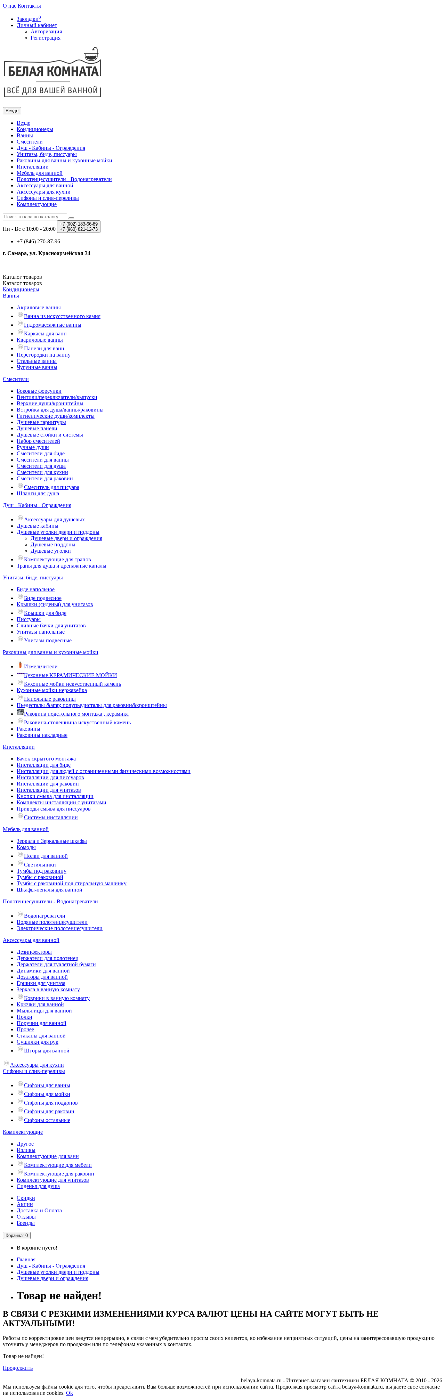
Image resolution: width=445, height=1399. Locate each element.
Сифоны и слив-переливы (48, 198)
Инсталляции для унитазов (49, 790)
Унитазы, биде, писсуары (47, 154)
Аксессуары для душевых (54, 519)
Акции (25, 1204)
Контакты (29, 6)
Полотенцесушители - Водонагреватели (64, 179)
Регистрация (45, 38)
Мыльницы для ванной (44, 1011)
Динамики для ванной (43, 971)
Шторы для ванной (47, 1051)
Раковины (28, 729)
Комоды (26, 847)
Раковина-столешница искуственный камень (77, 722)
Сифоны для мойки (47, 1094)
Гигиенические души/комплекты (56, 416)
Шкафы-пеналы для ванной (49, 890)
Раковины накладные (42, 735)
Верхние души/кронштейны (50, 403)
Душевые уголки (51, 551)
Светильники (40, 865)
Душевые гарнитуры (41, 422)
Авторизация (46, 31)
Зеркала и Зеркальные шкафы (52, 841)
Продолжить (18, 1368)
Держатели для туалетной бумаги (56, 964)
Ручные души (33, 447)
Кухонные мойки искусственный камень (72, 684)
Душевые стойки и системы (50, 435)
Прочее (25, 1029)
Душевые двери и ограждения (66, 538)
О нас (9, 6)
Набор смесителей (38, 441)
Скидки (26, 1198)
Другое (25, 1144)
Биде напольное (36, 589)
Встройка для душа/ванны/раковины (60, 410)
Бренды (26, 1223)
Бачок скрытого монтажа (46, 759)
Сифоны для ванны (47, 1085)
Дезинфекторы (34, 952)
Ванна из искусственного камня (62, 316)
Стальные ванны (37, 361)
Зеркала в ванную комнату (48, 989)
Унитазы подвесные (48, 640)
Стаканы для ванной (41, 1036)
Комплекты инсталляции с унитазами (61, 802)
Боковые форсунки (39, 391)
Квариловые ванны (40, 340)
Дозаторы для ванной (42, 977)
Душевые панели (37, 428)
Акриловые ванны (39, 307)
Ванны (25, 135)
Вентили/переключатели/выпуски (57, 397)
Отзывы (26, 1217)
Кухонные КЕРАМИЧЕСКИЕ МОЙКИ (70, 675)
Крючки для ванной (40, 1004)
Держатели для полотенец (48, 958)
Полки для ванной (46, 856)
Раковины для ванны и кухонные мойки (64, 160)
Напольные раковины (50, 699)
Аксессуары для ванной (45, 185)
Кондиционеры (35, 129)
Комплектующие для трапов (57, 559)
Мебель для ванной (40, 173)
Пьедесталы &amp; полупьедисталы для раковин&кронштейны (92, 705)
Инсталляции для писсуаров (50, 777)
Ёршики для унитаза (41, 983)
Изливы (26, 1150)
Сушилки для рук (37, 1042)
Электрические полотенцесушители (60, 928)
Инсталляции (33, 167)
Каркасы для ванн (45, 333)
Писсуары (29, 619)
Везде (23, 123)
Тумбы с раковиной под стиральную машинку (72, 883)
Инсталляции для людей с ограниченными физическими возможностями (104, 771)
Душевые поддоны (53, 544)
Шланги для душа (38, 493)
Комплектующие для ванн (48, 1156)
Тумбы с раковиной (40, 877)
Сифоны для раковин (49, 1111)
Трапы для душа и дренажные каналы (61, 566)
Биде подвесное (43, 598)
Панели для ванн (44, 348)
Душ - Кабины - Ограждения (51, 148)
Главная (26, 1259)
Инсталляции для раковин (48, 784)
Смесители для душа (41, 466)
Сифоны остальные (47, 1120)
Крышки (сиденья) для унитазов (55, 604)
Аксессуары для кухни (44, 192)
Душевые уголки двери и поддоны (58, 532)
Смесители (30, 142)
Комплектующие (37, 204)
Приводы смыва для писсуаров (54, 809)
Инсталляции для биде (44, 765)
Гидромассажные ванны (52, 325)
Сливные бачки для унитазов (51, 625)
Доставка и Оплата (39, 1210)
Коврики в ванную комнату (57, 998)
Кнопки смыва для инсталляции (55, 796)
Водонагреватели (44, 916)
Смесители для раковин (45, 478)
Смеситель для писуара (51, 487)
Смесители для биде (41, 453)
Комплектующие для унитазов (53, 1180)
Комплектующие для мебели (58, 1165)
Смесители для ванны (43, 460)
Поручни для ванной (41, 1023)
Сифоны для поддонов (51, 1103)
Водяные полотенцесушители (52, 922)
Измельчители (41, 666)
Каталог (22, 283)
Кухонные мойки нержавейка (52, 690)
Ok (69, 1393)
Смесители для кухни (42, 472)
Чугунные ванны (37, 367)
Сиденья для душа (38, 1186)
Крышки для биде (45, 613)
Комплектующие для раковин (59, 1174)
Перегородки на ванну (44, 355)
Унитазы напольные (41, 632)
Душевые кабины (37, 526)
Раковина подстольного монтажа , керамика (76, 714)
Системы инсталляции (51, 817)
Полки (24, 1017)
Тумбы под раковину (41, 871)
